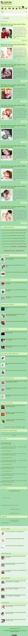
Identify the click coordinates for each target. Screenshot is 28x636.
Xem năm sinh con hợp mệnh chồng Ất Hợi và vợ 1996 (13, 45)
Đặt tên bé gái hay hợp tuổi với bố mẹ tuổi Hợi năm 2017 (16, 346)
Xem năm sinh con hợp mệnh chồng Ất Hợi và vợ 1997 (13, 24)
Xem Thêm (24, 40)
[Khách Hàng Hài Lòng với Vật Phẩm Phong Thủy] (14, 509)
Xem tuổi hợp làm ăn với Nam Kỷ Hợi (15, 531)
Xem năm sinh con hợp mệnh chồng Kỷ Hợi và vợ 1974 (13, 146)
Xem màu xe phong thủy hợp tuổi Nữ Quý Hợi (16, 308)
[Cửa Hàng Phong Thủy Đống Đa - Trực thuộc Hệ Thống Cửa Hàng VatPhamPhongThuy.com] (14, 481)
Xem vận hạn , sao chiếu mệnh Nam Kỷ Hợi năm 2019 (16, 283)
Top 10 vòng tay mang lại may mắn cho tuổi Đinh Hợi (16, 395)
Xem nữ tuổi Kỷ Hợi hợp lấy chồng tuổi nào (16, 356)
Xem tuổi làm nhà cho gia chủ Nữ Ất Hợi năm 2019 (15, 557)
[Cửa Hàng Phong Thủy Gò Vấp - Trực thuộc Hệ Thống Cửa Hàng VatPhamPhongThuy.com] (14, 475)
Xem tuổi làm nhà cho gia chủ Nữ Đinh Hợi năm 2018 (16, 571)
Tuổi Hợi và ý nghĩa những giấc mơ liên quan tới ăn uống (15, 413)
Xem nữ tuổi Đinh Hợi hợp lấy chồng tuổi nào (16, 364)
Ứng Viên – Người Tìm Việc (10, 430)
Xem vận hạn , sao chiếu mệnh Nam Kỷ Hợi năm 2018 (16, 290)
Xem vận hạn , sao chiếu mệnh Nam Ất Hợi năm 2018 (16, 297)
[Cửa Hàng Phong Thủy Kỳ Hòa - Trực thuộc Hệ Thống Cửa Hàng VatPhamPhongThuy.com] (14, 468)
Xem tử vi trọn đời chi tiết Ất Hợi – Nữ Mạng (16, 272)
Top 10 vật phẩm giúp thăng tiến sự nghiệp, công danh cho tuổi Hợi (16, 381)
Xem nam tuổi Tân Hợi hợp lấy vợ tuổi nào (16, 370)
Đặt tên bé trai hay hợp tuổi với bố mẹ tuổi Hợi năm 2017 (16, 339)
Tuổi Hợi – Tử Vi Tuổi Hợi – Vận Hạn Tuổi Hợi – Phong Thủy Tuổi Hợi (16, 631)
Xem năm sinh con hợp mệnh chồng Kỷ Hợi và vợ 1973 (13, 166)
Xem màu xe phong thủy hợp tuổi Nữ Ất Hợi (16, 321)
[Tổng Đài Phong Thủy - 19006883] (14, 513)
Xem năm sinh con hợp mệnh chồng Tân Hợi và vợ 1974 (13, 105)
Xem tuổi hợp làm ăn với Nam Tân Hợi (15, 538)
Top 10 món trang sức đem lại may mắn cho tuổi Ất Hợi (16, 388)
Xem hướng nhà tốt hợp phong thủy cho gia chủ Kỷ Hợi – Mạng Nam (16, 581)
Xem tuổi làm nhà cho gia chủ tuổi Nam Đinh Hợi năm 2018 (15, 564)
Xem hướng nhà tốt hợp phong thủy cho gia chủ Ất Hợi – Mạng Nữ (16, 588)
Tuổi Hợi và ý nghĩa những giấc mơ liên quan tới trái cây (15, 420)
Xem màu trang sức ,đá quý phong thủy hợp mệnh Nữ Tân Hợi (15, 315)
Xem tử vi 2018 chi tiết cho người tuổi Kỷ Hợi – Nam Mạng (16, 259)
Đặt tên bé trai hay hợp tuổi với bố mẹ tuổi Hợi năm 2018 (16, 332)
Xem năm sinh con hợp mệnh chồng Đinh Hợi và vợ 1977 (13, 207)
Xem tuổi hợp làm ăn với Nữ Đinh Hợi (15, 545)
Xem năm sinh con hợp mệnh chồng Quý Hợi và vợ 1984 (13, 85)
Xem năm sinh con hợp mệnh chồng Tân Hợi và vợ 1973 (13, 126)
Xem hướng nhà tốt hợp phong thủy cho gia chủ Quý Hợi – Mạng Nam (16, 595)
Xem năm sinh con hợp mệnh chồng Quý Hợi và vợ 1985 (13, 65)
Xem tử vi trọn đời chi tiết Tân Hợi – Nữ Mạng (15, 266)
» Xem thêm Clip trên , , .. (10, 505)
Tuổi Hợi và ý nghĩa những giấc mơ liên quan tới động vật (15, 406)
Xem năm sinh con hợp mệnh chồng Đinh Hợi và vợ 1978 (13, 187)
